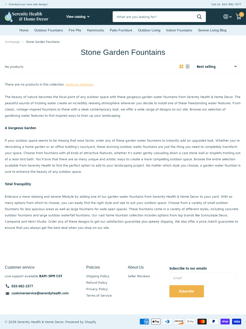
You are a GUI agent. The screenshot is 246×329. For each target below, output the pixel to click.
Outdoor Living (149, 30)
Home (24, 30)
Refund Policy (96, 282)
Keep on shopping (79, 84)
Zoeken (199, 16)
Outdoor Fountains (48, 30)
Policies (93, 267)
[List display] (188, 66)
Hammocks (95, 30)
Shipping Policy (97, 276)
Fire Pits (75, 30)
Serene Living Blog (212, 30)
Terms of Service (99, 295)
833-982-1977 (22, 286)
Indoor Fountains (179, 30)
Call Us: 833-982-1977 (226, 4)
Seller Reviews (139, 276)
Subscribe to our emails (188, 268)
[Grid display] (181, 66)
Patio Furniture (121, 30)
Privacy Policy (97, 289)
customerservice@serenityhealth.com (40, 293)
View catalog (76, 16)
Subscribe (187, 291)
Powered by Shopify (80, 322)
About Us (136, 267)
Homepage (12, 42)
